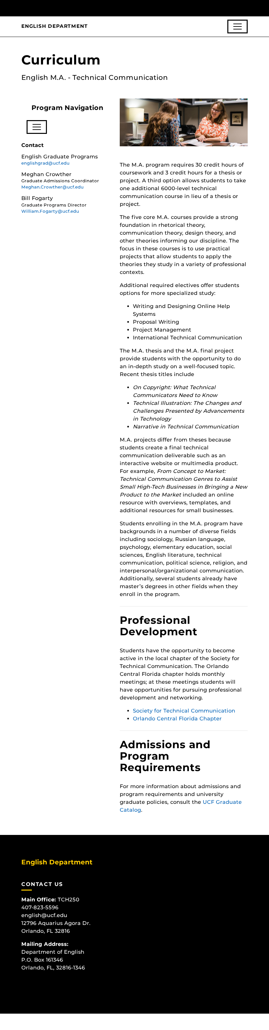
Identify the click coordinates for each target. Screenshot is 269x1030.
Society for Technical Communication (184, 711)
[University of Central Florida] (65, 8)
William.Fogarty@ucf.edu (50, 211)
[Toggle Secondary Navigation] (37, 127)
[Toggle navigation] (237, 26)
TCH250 (68, 899)
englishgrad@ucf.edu (45, 163)
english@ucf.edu (44, 915)
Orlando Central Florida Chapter (177, 718)
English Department (54, 26)
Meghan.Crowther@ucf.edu (52, 187)
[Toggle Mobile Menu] (246, 7)
